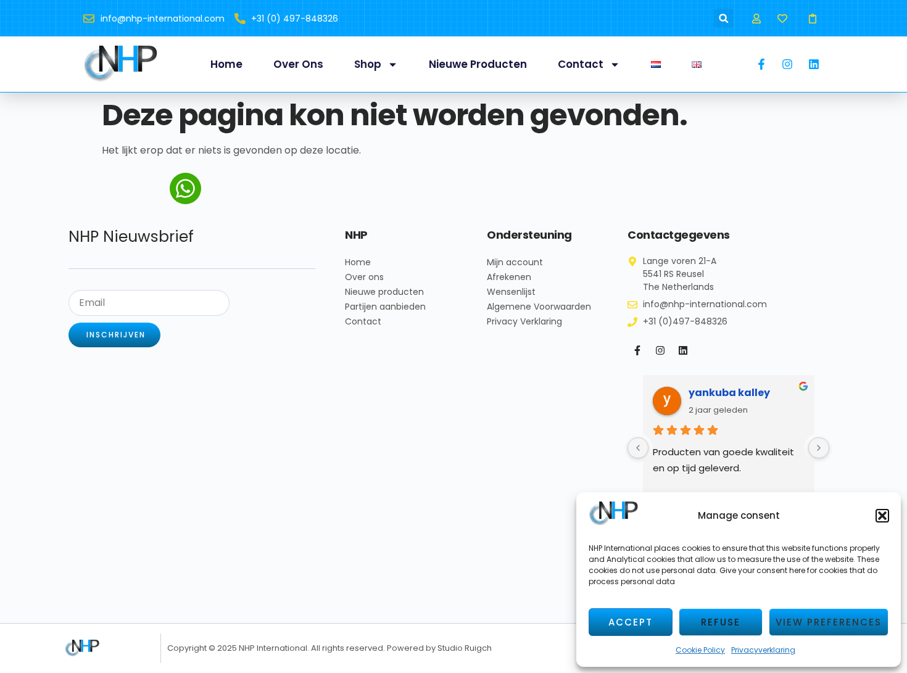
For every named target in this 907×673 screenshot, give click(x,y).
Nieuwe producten (478, 64)
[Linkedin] (683, 350)
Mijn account (515, 262)
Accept (630, 622)
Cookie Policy (700, 650)
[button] (882, 516)
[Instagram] (660, 350)
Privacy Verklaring (524, 321)
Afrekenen (509, 277)
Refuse (720, 622)
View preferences (829, 622)
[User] (756, 18)
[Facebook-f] (637, 350)
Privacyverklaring (763, 650)
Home (226, 64)
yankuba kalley (729, 393)
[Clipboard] (813, 18)
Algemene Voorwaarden (539, 306)
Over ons (298, 64)
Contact (580, 64)
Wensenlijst (511, 292)
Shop (367, 64)
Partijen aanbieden (385, 306)
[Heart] (782, 18)
